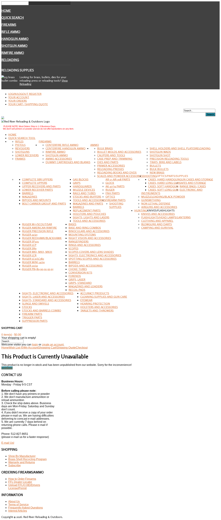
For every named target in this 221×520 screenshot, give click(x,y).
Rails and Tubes (84, 193)
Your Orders (17, 100)
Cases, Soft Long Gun (163, 189)
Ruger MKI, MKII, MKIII (37, 252)
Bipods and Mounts (36, 200)
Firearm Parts (115, 200)
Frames (20, 158)
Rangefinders (79, 241)
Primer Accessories (111, 165)
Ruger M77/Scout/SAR (37, 224)
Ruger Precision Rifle (37, 231)
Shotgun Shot (160, 155)
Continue (7, 368)
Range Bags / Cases (193, 186)
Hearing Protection (95, 303)
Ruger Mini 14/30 (33, 262)
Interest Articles (17, 510)
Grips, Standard (80, 283)
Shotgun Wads (160, 151)
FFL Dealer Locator (20, 482)
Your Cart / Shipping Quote (28, 104)
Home (6, 11)
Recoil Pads (77, 289)
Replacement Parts (86, 210)
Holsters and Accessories (99, 307)
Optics (110, 196)
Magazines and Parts (88, 203)
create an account (53, 344)
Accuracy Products (94, 293)
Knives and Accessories (158, 214)
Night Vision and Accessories (90, 238)
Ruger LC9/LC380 (33, 258)
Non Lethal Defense (155, 203)
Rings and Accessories (85, 245)
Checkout (82, 347)
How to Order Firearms (22, 478)
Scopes (73, 248)
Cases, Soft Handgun (163, 186)
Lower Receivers (27, 155)
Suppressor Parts (34, 321)
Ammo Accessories (59, 158)
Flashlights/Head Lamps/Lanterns (166, 217)
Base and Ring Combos (85, 227)
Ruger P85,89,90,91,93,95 (37, 269)
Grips (76, 183)
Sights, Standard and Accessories (46, 300)
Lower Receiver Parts (37, 189)
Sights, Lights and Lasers (91, 217)
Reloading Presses (110, 169)
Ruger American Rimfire (39, 227)
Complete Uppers (34, 183)
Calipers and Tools (111, 155)
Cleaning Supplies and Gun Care (103, 296)
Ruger (109, 189)
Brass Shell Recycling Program (27, 459)
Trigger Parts (32, 317)
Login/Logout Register (24, 94)
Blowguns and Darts (156, 224)
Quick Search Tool (21, 138)
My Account (31, 347)
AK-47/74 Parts (114, 186)
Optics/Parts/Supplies (172, 176)
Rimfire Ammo (12, 53)
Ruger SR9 (29, 248)
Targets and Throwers (97, 310)
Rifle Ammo (10, 32)
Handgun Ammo (14, 39)
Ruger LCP (29, 245)
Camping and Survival (157, 227)
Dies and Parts (107, 162)
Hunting (140, 210)
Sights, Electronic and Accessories (47, 293)
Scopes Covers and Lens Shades (91, 252)
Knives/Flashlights (161, 210)
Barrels (27, 193)
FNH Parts (112, 193)
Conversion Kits (80, 272)
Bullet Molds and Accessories (119, 151)
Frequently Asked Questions (25, 507)
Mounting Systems (82, 234)
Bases (72, 224)
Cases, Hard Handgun (164, 179)
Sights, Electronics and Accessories (95, 255)
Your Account (18, 97)
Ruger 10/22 (30, 265)
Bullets (155, 165)
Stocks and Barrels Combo (41, 310)
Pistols (20, 145)
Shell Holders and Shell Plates (172, 148)
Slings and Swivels (35, 303)
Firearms (8, 25)
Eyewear (86, 300)
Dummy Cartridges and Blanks (68, 162)
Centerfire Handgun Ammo (65, 148)
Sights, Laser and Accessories (43, 296)
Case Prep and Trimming (114, 158)
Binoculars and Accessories (89, 231)
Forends (75, 276)
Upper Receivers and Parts (41, 186)
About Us (14, 501)
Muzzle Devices (84, 189)
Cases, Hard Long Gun (164, 183)
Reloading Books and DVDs (117, 172)
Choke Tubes (78, 269)
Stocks (27, 307)
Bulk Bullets (159, 169)
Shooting (150, 176)
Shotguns (22, 151)
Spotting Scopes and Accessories (93, 258)
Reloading (10, 60)
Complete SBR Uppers (37, 179)
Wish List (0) (16, 347)
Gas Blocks (80, 179)
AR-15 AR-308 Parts (117, 179)
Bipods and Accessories (86, 265)
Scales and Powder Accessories (120, 176)
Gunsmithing (151, 200)
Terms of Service (18, 504)
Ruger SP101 (30, 241)
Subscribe (14, 465)
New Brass (157, 172)
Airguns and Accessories (159, 207)
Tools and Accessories (89, 200)
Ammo (94, 145)
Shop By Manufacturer (22, 456)
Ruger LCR (29, 255)
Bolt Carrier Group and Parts (44, 203)
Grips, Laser (77, 279)
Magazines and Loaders (86, 286)
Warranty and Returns (21, 462)
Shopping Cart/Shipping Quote (57, 347)
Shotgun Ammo (14, 46)
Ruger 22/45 (29, 234)
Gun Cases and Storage (196, 179)
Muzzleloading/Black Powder (163, 196)
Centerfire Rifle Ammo (62, 145)
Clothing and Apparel (157, 220)
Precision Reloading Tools (169, 158)
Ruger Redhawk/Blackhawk (42, 238)
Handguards (82, 186)
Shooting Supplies (116, 205)
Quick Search (12, 17)
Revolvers (22, 148)
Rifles (19, 141)
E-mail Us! (7, 442)
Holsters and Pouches (89, 214)
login (35, 344)
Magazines (29, 196)
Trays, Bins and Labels (165, 162)
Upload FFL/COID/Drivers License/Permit (24, 487)
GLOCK (109, 183)
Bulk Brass (105, 148)
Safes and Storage (193, 183)
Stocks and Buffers (87, 196)
